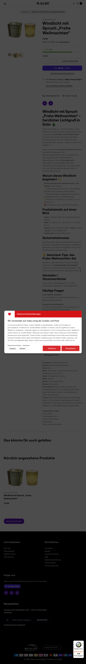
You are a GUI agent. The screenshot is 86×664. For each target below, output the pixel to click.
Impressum (26, 345)
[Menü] (82, 642)
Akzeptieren (71, 348)
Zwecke (12, 348)
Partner (22, 348)
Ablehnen (52, 348)
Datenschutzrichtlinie (15, 345)
